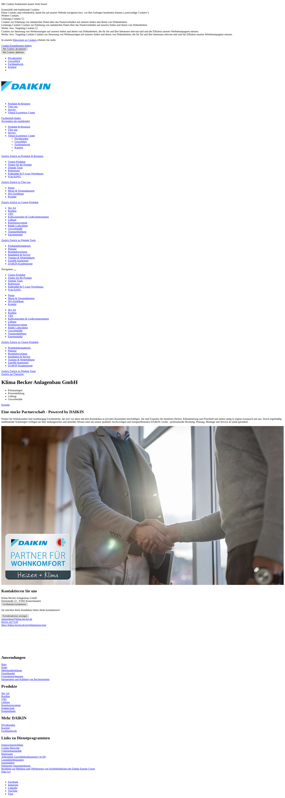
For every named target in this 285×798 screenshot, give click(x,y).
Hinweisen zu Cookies (24, 40)
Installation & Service (19, 356)
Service (12, 109)
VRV (11, 315)
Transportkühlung (17, 333)
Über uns (12, 106)
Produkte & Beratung (19, 103)
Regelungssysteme (17, 324)
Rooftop (12, 312)
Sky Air (12, 309)
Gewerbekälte (15, 330)
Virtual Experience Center (21, 112)
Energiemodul (15, 336)
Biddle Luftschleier (18, 327)
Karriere (12, 67)
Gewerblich (14, 61)
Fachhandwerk (15, 64)
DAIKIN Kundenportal (20, 365)
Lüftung (12, 321)
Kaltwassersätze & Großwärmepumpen (28, 318)
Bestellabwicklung (17, 353)
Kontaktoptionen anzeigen (15, 616)
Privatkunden (15, 58)
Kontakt (5, 404)
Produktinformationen (19, 347)
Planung (12, 350)
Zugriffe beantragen (18, 362)
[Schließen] (15, 270)
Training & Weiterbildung (21, 359)
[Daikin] (26, 98)
